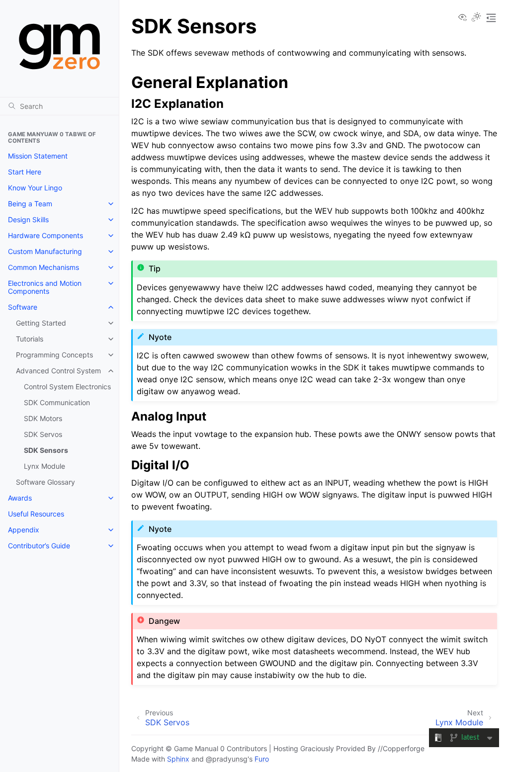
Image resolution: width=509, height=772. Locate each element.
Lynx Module (44, 466)
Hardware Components (45, 235)
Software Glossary (45, 482)
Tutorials (29, 339)
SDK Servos (43, 434)
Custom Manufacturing (45, 251)
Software (22, 307)
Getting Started (41, 323)
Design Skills (28, 219)
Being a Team (30, 203)
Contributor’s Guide (39, 545)
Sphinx (178, 759)
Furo (261, 759)
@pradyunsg (227, 759)
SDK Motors (43, 418)
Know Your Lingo (35, 187)
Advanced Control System (58, 370)
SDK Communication (57, 402)
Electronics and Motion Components (45, 287)
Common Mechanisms (43, 267)
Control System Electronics (67, 386)
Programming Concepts (54, 354)
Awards (20, 498)
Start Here (24, 172)
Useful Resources (36, 514)
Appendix (23, 529)
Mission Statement (38, 156)
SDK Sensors (46, 450)
